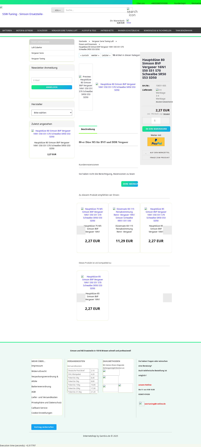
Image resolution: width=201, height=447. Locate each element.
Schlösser (42, 30)
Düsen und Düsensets (40, 42)
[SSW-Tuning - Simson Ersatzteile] (23, 14)
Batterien (7, 30)
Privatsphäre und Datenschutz (46, 402)
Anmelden (52, 87)
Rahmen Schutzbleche (128, 30)
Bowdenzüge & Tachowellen (157, 30)
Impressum (37, 365)
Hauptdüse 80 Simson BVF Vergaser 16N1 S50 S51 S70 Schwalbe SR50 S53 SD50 (51, 145)
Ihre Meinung (130, 183)
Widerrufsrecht (38, 371)
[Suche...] (130, 10)
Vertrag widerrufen (44, 427)
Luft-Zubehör (36, 47)
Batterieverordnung (41, 386)
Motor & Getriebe (24, 30)
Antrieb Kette (107, 30)
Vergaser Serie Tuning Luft (64, 30)
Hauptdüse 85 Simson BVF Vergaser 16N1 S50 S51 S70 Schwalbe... (156, 228)
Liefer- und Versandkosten (44, 397)
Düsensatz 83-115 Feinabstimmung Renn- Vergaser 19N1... (124, 228)
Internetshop (89, 435)
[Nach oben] (8, 442)
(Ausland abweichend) (164, 102)
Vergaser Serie (37, 53)
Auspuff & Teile (89, 30)
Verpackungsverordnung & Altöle (44, 379)
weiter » (95, 55)
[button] (81, 230)
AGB (33, 391)
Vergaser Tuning (38, 58)
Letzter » (106, 55)
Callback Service (39, 407)
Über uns (140, 3)
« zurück (84, 55)
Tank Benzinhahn (184, 30)
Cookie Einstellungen (41, 412)
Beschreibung (88, 129)
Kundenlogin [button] (179, 3)
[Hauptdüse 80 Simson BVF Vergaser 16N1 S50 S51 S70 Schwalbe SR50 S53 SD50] (117, 86)
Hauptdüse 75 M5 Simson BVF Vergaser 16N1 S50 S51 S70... (92, 228)
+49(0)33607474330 (159, 3)
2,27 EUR (51, 154)
